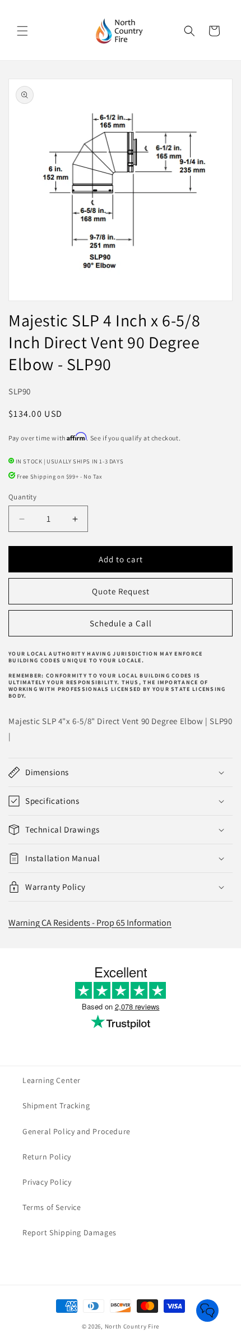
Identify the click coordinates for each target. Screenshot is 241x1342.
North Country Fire (132, 1326)
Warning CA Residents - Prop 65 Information (90, 923)
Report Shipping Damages (69, 1232)
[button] (22, 31)
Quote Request (121, 591)
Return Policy (46, 1157)
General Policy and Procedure (76, 1131)
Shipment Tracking (56, 1105)
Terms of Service (51, 1207)
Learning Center (51, 1080)
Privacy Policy (46, 1182)
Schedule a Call (121, 623)
